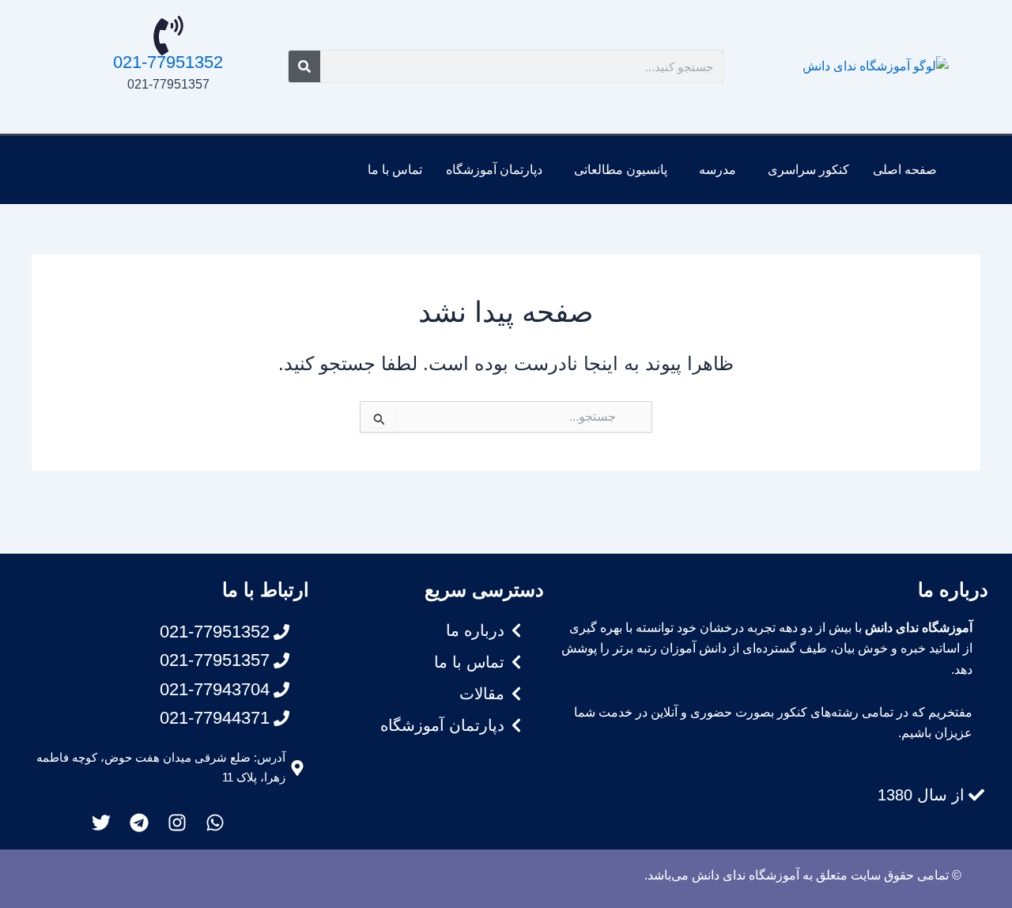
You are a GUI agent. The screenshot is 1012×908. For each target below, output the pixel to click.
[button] (804, 170)
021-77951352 (168, 62)
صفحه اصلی (905, 169)
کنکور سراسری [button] (808, 169)
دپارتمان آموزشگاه (494, 169)
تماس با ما (395, 169)
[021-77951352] (168, 35)
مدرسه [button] (717, 169)
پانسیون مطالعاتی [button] (620, 169)
